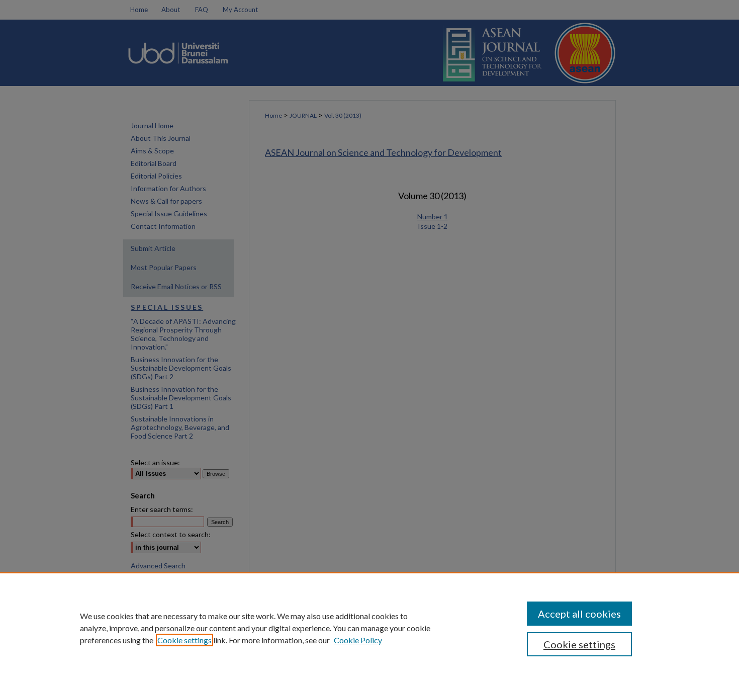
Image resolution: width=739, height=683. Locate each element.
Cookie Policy (358, 640)
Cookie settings (184, 640)
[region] (369, 627)
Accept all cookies (579, 614)
